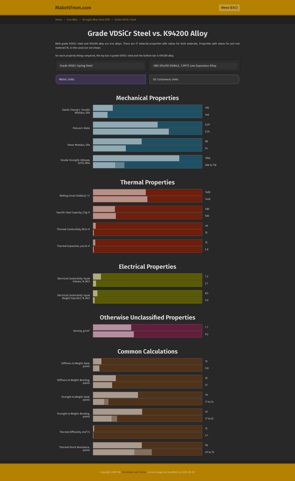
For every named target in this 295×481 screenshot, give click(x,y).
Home (58, 19)
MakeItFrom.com (73, 7)
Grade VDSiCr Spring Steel (76, 65)
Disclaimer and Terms (134, 472)
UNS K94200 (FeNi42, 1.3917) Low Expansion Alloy (184, 65)
